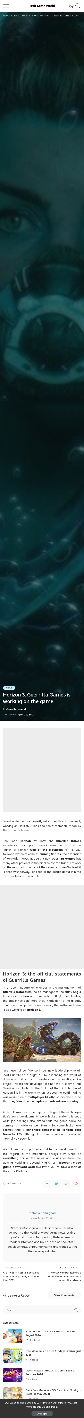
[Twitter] (57, 1183)
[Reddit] (76, 1183)
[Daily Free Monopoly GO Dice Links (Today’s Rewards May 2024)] (12, 1394)
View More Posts (42, 1218)
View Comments (64, 1295)
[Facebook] (47, 1183)
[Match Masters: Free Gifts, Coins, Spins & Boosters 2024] (12, 1375)
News (9, 688)
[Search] (77, 6)
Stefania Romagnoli (14, 709)
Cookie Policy (50, 1406)
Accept (42, 1413)
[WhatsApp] (66, 1183)
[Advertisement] (42, 770)
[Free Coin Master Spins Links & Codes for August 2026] (12, 1336)
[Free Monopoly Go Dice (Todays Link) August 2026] (12, 1355)
